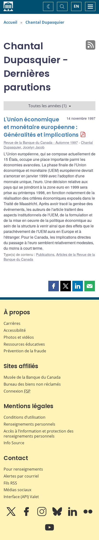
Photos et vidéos (19, 337)
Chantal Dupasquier (44, 22)
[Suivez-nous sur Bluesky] (57, 515)
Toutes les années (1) (47, 105)
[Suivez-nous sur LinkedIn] (73, 515)
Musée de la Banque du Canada (32, 377)
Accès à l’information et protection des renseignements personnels (39, 433)
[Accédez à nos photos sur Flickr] (88, 515)
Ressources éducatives (24, 344)
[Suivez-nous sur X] (11, 515)
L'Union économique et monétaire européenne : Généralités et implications (41, 127)
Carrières (12, 323)
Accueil (10, 22)
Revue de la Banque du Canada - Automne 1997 (41, 142)
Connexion (17, 391)
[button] (53, 286)
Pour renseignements (23, 469)
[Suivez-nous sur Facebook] (27, 515)
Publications (45, 254)
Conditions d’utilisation (24, 417)
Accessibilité (15, 330)
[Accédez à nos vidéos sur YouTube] (49, 530)
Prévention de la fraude (25, 351)
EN (76, 6)
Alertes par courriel (21, 476)
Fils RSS (10, 483)
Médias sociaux (17, 489)
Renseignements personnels (29, 424)
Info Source (14, 442)
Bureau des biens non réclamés (32, 384)
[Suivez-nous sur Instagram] (42, 515)
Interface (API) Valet (21, 496)
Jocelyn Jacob (33, 147)
